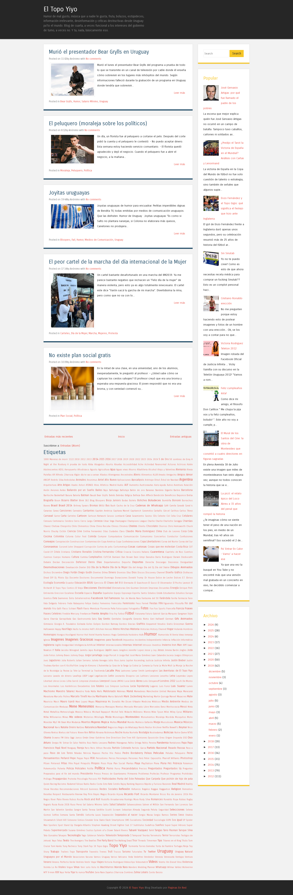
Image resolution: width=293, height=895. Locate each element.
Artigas (66, 484)
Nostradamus (156, 732)
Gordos (123, 624)
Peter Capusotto (152, 758)
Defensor (81, 562)
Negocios (113, 727)
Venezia (159, 857)
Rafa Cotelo (114, 784)
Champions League (137, 521)
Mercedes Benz (158, 707)
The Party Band (105, 840)
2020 (131, 459)
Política (88, 170)
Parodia (107, 748)
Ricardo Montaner (149, 794)
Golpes (97, 624)
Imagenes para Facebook (108, 639)
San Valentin (57, 810)
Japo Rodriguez (96, 650)
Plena (156, 763)
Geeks (106, 618)
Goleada (81, 624)
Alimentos (146, 475)
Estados (152, 593)
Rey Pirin (87, 794)
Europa (189, 593)
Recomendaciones (69, 789)
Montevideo (132, 716)
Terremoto (155, 835)
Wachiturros (106, 867)
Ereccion (59, 593)
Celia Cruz (176, 516)
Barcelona (187, 490)
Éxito (71, 598)
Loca (126, 681)
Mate (190, 696)
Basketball (59, 495)
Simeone (72, 820)
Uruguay (103, 101)
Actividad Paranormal (156, 464)
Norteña (134, 732)
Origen (168, 738)
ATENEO (89, 485)
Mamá (130, 691)
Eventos (48, 598)
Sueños (159, 825)
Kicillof (70, 665)
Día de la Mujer (79, 333)
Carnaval (48, 515)
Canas (56, 511)
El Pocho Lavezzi (181, 583)
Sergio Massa (146, 815)
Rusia (54, 804)
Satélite (100, 810)
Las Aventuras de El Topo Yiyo (176, 670)
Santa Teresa (88, 810)
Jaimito (84, 650)
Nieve (81, 732)
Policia (70, 768)
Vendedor (149, 857)
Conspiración (62, 541)
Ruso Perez (76, 804)
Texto (66, 840)
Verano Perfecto (60, 862)
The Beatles (90, 840)
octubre (213, 683)
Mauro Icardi (67, 701)
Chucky (54, 531)
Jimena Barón (172, 650)
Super (168, 825)
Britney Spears (81, 505)
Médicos (156, 701)
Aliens (137, 474)
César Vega (108, 521)
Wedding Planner (146, 867)
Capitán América (103, 511)
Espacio (88, 593)
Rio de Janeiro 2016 (177, 794)
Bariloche (48, 495)
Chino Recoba (103, 526)
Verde (72, 862)
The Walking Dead (123, 840)
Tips (159, 840)
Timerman (152, 840)
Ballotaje (124, 490)
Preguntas (188, 768)
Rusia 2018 (63, 804)
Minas (65, 717)
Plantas (129, 763)
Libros (56, 681)
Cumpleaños (95, 556)
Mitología (99, 717)
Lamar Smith (137, 671)
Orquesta (177, 738)
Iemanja (189, 635)
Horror (80, 635)
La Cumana (144, 665)
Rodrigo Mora (131, 799)
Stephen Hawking (100, 825)
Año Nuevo (111, 479)
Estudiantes (169, 593)
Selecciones (177, 809)
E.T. (183, 578)
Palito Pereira (149, 743)
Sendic (80, 814)
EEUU (90, 582)
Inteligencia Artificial (85, 645)
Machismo (49, 691)
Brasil (54, 505)
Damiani (116, 557)
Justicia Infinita (162, 660)
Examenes (63, 598)
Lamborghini (151, 671)
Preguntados (155, 768)
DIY (51, 578)
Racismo (61, 784)
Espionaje (126, 593)
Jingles (183, 650)
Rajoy (123, 784)
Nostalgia (144, 732)
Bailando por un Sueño (80, 490)
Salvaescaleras (134, 804)
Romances (157, 799)
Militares (188, 711)
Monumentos (148, 717)
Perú (141, 758)
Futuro (148, 614)
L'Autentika (103, 665)
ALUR (155, 475)
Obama (47, 737)
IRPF (185, 645)
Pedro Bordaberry (132, 753)
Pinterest (55, 763)
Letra (172, 675)
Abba (90, 464)
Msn (69, 722)
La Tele (73, 671)
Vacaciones (79, 857)
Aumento (134, 485)
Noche (118, 732)
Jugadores (54, 660)
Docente (74, 578)
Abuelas (118, 464)
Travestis (93, 852)
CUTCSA (107, 557)
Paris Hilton (96, 748)
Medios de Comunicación (99, 239)
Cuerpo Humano (61, 557)
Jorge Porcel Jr (111, 655)
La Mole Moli (165, 665)
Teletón (101, 835)
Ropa (175, 799)
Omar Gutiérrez (97, 738)
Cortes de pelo (105, 547)
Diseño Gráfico (174, 572)
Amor (189, 474)
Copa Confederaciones (127, 541)
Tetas (59, 840)
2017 (113, 459)
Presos (97, 774)
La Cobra (133, 665)
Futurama (140, 614)
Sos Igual (177, 819)
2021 (211, 653)
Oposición (153, 738)
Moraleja (65, 170)
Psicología (82, 779)
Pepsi (86, 758)
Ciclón (62, 531)
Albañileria (142, 469)
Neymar (183, 727)
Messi (183, 706)
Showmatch (50, 820)
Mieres (147, 712)
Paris (87, 748)
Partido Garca (139, 748)
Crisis (57, 551)
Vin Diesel (171, 862)
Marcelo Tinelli (79, 696)
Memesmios (86, 706)
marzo (212, 723)
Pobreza (177, 763)
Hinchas (125, 629)
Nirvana (100, 732)
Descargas (161, 562)
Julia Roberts (68, 660)
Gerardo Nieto (141, 619)
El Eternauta (127, 583)
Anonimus (92, 480)
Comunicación (131, 536)
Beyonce (181, 495)
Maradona (48, 696)
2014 (95, 459)
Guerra (189, 623)
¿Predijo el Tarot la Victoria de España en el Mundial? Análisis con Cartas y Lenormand (223, 153)
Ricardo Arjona (115, 794)
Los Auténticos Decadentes (75, 686)
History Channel (158, 629)
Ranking (130, 784)
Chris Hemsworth (177, 526)
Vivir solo (86, 867)
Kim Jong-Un (80, 665)
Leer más (179, 92)
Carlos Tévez (186, 511)
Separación (107, 815)
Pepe (73, 758)
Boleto (132, 500)
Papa (184, 742)
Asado (74, 485)
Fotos (144, 608)
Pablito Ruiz (85, 743)
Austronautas (146, 485)
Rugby (190, 799)
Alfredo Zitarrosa (64, 475)
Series (173, 814)
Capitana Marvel (121, 511)
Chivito (141, 526)
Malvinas (121, 691)
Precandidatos (130, 768)
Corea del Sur (186, 541)
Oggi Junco (76, 738)
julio (211, 700)
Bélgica (128, 495)
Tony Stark (83, 846)
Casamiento (138, 516)
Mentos (119, 707)
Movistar (48, 722)
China (92, 526)
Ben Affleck (147, 495)
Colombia (59, 536)
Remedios (187, 789)
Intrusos (147, 645)
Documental (97, 578)
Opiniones (141, 738)
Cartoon (82, 515)
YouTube (89, 872)
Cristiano (65, 552)
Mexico (79, 712)
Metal (46, 712)
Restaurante (68, 794)
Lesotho (164, 676)
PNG (170, 763)
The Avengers (77, 840)
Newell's (174, 727)
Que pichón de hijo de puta (177, 778)
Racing (53, 784)
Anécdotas (69, 480)
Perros (112, 758)
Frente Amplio (100, 613)
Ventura (189, 857)
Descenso (173, 562)
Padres (112, 742)
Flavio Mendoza (91, 608)
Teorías (146, 835)
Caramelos (147, 511)
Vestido (80, 862)
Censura (48, 521)
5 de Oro (164, 459)
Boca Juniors (113, 500)
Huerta (98, 635)
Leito (111, 675)
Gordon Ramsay (110, 624)
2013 (89, 459)
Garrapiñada (65, 619)
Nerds (142, 727)
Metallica (54, 712)
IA (171, 635)
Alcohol (152, 469)
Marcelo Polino (62, 696)
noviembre (215, 677)
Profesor (164, 774)
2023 (143, 459)
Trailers (64, 852)
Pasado (172, 747)
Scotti (108, 810)
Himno (116, 629)
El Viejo (79, 588)
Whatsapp (161, 867)
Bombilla (166, 500)
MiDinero (138, 712)
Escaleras (69, 593)
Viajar (94, 862)
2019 (125, 459)
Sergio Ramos (161, 815)
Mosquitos (180, 717)
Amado (162, 475)
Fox (151, 608)
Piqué (76, 763)
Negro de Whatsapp (128, 727)
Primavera (132, 774)
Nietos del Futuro (68, 732)
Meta (190, 707)
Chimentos (83, 526)
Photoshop (186, 758)
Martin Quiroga (161, 696)
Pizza (109, 763)
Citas (105, 531)
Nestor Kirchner (153, 727)
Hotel (92, 635)
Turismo (126, 851)
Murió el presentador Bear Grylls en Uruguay (99, 52)
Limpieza (83, 681)
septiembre (215, 688)
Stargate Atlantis (82, 825)
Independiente (154, 640)
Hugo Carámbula (119, 635)
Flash (80, 608)
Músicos (188, 722)
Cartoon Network (97, 516)
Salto (106, 804)
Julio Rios (113, 660)
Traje (72, 852)
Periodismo (102, 758)
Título (185, 840)
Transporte (82, 851)
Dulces (177, 578)
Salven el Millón (150, 804)
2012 (83, 459)
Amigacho (171, 475)
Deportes (137, 562)
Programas (175, 774)
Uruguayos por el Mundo (58, 856)
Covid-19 (48, 552)
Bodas (125, 500)
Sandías (69, 810)
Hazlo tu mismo (81, 629)
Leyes (190, 676)
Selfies (55, 815)
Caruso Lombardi (116, 516)
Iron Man (177, 644)
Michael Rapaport (101, 712)
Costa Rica (182, 546)
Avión (46, 490)
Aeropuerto (71, 469)
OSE (185, 738)
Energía (174, 587)
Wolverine (187, 867)
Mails (99, 691)
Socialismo (136, 820)
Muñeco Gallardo (144, 722)
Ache (140, 464)
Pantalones (175, 743)
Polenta (61, 768)
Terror (165, 835)
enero (212, 735)
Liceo (63, 681)
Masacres (181, 696)
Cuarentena (157, 551)
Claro (122, 531)
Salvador (121, 804)
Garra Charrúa (51, 619)
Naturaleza (91, 727)
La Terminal (84, 671)
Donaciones (121, 578)
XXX (57, 872)
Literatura (94, 681)
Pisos (103, 763)
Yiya (73, 872)
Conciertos (160, 536)
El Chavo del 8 (112, 582)
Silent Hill (61, 820)
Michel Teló (117, 712)
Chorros (163, 526)
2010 (77, 459)
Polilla (90, 768)
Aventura (178, 485)
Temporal (137, 835)
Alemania (181, 469)
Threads (142, 840)
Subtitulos (138, 825)
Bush (112, 505)
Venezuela (169, 857)
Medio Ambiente (171, 701)
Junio (122, 660)
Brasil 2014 (65, 505)
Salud (112, 804)
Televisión (111, 835)
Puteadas (140, 778)
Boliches (142, 500)
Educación (80, 582)
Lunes (190, 686)
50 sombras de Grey (179, 459)
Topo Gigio (102, 846)
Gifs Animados (184, 618)
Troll (110, 851)
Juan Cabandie (158, 655)
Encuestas (164, 588)
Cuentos (188, 552)
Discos (141, 572)
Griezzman (179, 624)
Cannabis (77, 511)
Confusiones (186, 536)
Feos (138, 603)
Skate (102, 820)
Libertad (48, 681)
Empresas (153, 588)
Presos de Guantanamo (114, 774)
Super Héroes (178, 825)
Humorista (163, 635)
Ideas (181, 635)
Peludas (169, 753)
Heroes (108, 629)
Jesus (160, 650)
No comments (93, 58)
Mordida (170, 717)
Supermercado (59, 830)
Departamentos (112, 562)
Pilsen (47, 763)
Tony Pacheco (70, 846)
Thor (134, 840)
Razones (166, 784)
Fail (73, 239)
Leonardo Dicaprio (125, 676)
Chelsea (55, 526)
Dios (134, 572)
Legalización (101, 676)
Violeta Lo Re (50, 867)
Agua (112, 469)
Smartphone (118, 820)
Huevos (106, 635)
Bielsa (190, 495)
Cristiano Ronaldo (81, 551)
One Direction (113, 738)
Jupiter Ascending (135, 660)
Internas (127, 644)
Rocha (80, 799)
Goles (89, 624)
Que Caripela (153, 778)
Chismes (123, 526)
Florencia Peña (107, 608)
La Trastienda (97, 671)
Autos (170, 485)
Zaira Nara (100, 872)
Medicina (146, 701)
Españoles (108, 593)
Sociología (159, 820)
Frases (189, 608)
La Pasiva (64, 671)
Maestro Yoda (83, 691)
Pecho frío (107, 753)
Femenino (105, 603)
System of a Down (103, 830)
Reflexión (124, 789)
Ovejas (55, 743)
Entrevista (49, 593)
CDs (155, 516)
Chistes (133, 526)
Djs (66, 578)
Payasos (96, 753)
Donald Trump (135, 578)
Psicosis (93, 779)
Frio (111, 614)
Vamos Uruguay (102, 857)
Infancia (166, 640)
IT (53, 650)
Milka (46, 717)
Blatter (74, 500)
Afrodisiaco (83, 469)
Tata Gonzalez (51, 835)
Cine (79, 531)
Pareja (80, 747)
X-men (51, 872)
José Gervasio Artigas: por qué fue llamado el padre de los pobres (221, 98)
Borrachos (187, 500)
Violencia (187, 861)
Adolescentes (51, 469)
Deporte (126, 562)
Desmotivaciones (54, 567)
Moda (108, 716)
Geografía (127, 619)
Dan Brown (127, 557)
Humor (76, 101)
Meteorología (67, 712)
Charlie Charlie (155, 521)
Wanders (132, 867)
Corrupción (90, 547)
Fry (115, 614)
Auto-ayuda (160, 485)
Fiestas (153, 603)
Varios (114, 857)
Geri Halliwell (157, 619)
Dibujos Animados (182, 567)
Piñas (64, 763)
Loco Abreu (136, 680)
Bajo (105, 490)
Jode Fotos (49, 655)
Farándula (165, 598)
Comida (92, 536)
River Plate (56, 799)
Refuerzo (136, 789)
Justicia (149, 660)
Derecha (149, 562)
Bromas (94, 505)
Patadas (78, 753)
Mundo (130, 722)
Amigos (181, 474)
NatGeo (80, 727)
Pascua (181, 747)
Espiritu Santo (139, 593)
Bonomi (176, 500)
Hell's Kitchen (97, 629)
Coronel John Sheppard (71, 547)
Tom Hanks (56, 846)
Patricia (87, 753)
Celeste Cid (164, 516)
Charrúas (188, 520)
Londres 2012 (167, 680)
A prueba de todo (77, 464)
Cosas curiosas (137, 546)
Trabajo (54, 851)
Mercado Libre (141, 707)
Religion (176, 789)
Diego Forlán (70, 572)
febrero (213, 729)
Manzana (171, 691)
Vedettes (138, 857)
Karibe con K (59, 665)
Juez (46, 660)
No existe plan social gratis (80, 355)
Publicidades (109, 778)
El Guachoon (141, 583)
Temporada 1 (124, 835)
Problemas (143, 774)
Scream (117, 810)
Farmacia (182, 598)
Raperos (139, 784)
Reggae (154, 789)
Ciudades (113, 531)
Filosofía (179, 603)
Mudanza (76, 722)
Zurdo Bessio (156, 872)
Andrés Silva (57, 480)
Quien (47, 784)
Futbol (121, 614)
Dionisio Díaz (124, 572)
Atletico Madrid (108, 485)
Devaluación (72, 567)
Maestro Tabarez (65, 691)
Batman (85, 495)
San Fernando (167, 804)
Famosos (114, 598)
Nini (86, 732)
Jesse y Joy (150, 650)
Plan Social (66, 415)
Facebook (97, 598)
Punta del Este (125, 778)
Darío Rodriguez (163, 557)
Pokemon (188, 763)
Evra (55, 598)
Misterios (88, 717)
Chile (74, 526)
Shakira (189, 815)
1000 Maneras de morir (56, 459)
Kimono (92, 665)
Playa (137, 763)
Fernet (145, 603)
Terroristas (174, 835)
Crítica (118, 551)
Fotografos (134, 608)
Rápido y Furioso (153, 784)
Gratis (170, 624)
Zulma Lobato (141, 872)
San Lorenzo (181, 804)
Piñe (70, 763)
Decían (56, 562)
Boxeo (47, 505)
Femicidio (116, 603)
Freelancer (85, 614)
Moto (190, 717)
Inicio (121, 436)
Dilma (105, 572)
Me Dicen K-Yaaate (130, 701)
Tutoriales (137, 852)
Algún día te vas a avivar (86, 475)
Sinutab (89, 820)
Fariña (174, 598)
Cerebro (69, 521)
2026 (155, 459)
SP (184, 820)
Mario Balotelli (115, 696)
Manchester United (156, 691)
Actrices (181, 464)
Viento (162, 862)
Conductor (172, 536)
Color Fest (80, 536)
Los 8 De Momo (184, 681)
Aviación (188, 485)
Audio (120, 485)
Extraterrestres (82, 598)
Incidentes (140, 640)
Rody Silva (144, 799)
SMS (127, 820)
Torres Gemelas (147, 846)
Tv (144, 851)
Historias (145, 629)
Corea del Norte (169, 541)
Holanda (178, 629)
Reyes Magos (100, 794)
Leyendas (181, 676)
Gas (74, 619)
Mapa (179, 691)
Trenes (103, 852)
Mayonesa (101, 701)
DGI (89, 567)
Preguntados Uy (172, 768)
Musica (178, 722)
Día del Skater (162, 567)
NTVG (190, 732)
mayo (212, 712)
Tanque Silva (186, 830)
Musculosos (167, 722)
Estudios (180, 593)
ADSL (61, 469)
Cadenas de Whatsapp (149, 505)
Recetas (54, 789)
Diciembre (57, 572)
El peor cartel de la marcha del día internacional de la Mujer (117, 262)
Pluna (163, 763)
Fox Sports (159, 608)
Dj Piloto (59, 578)
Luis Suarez (178, 686)
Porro (117, 768)
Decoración (68, 562)
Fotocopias (122, 608)
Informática (187, 640)
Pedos (118, 753)
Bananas (150, 490)
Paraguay (71, 748)
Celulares (187, 515)
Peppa (80, 758)
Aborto (109, 464)
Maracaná (188, 691)
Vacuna (89, 857)
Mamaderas (139, 691)
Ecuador (70, 583)
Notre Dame (180, 732)
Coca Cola (187, 531)
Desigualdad (186, 562)
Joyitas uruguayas (69, 193)
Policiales (80, 768)
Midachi (128, 712)
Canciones (66, 510)
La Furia (154, 665)
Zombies (128, 872)
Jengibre (123, 650)
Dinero (112, 572)
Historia (134, 629)
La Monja (177, 665)
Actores (172, 464)
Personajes (121, 758)
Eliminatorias (118, 588)
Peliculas (158, 753)
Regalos (146, 789)
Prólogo (48, 779)
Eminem (144, 588)
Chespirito (65, 526)
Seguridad (164, 810)
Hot (86, 635)
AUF (126, 484)
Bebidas (120, 495)
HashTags (67, 629)
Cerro (77, 521)
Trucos (117, 852)
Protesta (113, 333)
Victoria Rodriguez (113, 862)
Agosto (93, 469)
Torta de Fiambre (164, 846)
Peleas (148, 753)
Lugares (154, 686)
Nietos (54, 732)
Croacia (127, 552)
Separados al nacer (126, 814)
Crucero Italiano (141, 552)
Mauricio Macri (51, 701)
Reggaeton (164, 789)
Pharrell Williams (171, 758)
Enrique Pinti (186, 588)
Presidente (86, 773)
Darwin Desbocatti (183, 557)
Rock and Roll (92, 799)
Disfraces (188, 572)
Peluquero (77, 170)
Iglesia (47, 640)
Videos (153, 862)
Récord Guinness (89, 789)
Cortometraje (120, 547)
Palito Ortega (134, 743)
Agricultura (103, 469)
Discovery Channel (155, 572)
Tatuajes (62, 835)
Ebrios (189, 578)
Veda (130, 857)
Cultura (75, 556)
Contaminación (93, 541)
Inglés (58, 645)
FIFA (161, 603)
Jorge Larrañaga (93, 655)
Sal (84, 804)
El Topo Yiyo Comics (63, 588)
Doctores (84, 578)
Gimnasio (48, 624)
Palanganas (121, 743)
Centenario (58, 521)
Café (166, 505)
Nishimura (109, 732)
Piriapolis (85, 763)
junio (212, 706)
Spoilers (52, 825)
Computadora (115, 536)
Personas (133, 758)
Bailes (98, 490)
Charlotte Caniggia (172, 521)
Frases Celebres (53, 613)
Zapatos (109, 872)
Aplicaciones (124, 480)
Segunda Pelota (149, 810)
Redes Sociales (109, 789)
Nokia (126, 732)
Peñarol (65, 758)
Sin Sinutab (227, 253)
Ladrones (125, 671)
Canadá (180, 505)
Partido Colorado (121, 747)
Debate (47, 562)
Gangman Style (185, 614)
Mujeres (102, 333)
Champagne (121, 521)
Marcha (93, 333)
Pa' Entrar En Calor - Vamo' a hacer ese (232, 554)
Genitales (116, 619)
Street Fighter (117, 825)
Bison (57, 500)
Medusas (63, 707)
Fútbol (129, 613)
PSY (99, 779)
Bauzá (93, 495)
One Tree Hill (128, 738)
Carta (63, 515)
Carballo (158, 511)
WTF (45, 872)
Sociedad (147, 819)
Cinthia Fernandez (92, 531)
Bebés (112, 495)
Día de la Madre (100, 567)
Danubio (150, 557)
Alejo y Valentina (166, 469)
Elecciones (90, 587)
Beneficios (170, 495)
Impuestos (128, 640)
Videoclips (129, 862)
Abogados (99, 464)
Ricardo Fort (131, 794)
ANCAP (47, 480)
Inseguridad (68, 645)
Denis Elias (95, 562)
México (87, 712)
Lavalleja (77, 676)
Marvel (172, 696)
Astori (82, 485)
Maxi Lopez (81, 701)
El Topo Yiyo (60, 9)
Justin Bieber (178, 660)
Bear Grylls (66, 101)
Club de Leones (171, 531)
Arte (59, 484)
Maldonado (109, 691)
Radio (86, 784)
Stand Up (68, 825)
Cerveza (98, 520)
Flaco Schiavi (69, 608)
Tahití (151, 830)
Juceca (170, 655)
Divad (46, 578)
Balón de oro (137, 490)
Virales (62, 867)
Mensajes (110, 707)
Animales (81, 479)
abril (211, 718)
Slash (108, 820)
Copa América (108, 541)
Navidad (102, 727)
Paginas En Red (177, 887)
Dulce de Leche (164, 578)
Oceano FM (57, 738)
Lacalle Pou (113, 670)
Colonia (69, 536)
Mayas (91, 701)
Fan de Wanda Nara (131, 598)
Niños (92, 732)
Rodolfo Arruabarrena (112, 799)
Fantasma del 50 (150, 598)
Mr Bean (62, 722)
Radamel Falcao (75, 784)
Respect (57, 794)
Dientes (97, 572)
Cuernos (48, 557)
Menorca (99, 707)
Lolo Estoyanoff (151, 681)
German (169, 619)
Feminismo (129, 603)
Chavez (47, 526)
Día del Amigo (135, 567)
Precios (143, 768)
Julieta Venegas (99, 660)
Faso (190, 598)
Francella (170, 608)
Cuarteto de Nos (174, 552)
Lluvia (113, 681)
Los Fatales (97, 686)
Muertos (86, 722)
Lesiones (154, 676)
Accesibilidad (130, 464)
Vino (179, 862)
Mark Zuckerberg (133, 696)
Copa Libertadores (150, 541)
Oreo (162, 738)
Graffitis (140, 623)
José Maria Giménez (140, 655)
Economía (59, 582)
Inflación (175, 640)
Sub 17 (129, 825)
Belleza (136, 495)
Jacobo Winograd (70, 650)
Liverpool (105, 680)
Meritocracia (173, 707)
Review (78, 794)
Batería (76, 495)
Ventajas (179, 857)
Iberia (175, 635)
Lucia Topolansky (139, 686)
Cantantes (88, 510)
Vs (98, 867)
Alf (53, 475)
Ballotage (114, 490)
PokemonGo (50, 768)
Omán (85, 738)
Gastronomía (84, 619)
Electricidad (104, 587)
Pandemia (163, 742)
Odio (66, 738)
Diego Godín (85, 572)
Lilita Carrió (72, 681)
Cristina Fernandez (104, 551)
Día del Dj (149, 567)
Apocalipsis (137, 479)
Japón (108, 650)
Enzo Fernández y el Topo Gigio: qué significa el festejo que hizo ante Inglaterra (223, 208)
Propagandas (60, 778)
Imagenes (57, 639)
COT (191, 547)
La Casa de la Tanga (118, 665)
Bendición (159, 495)
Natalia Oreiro (68, 727)
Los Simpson (112, 686)
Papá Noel (60, 747)
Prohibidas (187, 774)
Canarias (48, 511)
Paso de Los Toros (61, 753)
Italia (57, 650)
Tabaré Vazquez (138, 830)
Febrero (62, 603)
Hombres (188, 629)
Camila (172, 505)
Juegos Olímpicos (183, 655)
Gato (94, 619)
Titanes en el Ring (172, 840)
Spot (60, 825)
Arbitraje (149, 480)
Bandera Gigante (163, 490)
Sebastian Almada (131, 810)
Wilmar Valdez (174, 867)
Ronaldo (168, 799)
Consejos (49, 541)
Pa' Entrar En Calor (69, 743)
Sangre (77, 810)
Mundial (122, 722)
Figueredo (168, 603)
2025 (211, 630)
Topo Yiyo (118, 845)
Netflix (165, 727)
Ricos (163, 794)
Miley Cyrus (176, 712)
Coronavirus (51, 546)
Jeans (115, 650)
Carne (57, 516)
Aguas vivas (122, 469)
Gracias (131, 624)
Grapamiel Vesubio (156, 624)
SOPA (168, 820)
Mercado (128, 707)
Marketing (148, 696)
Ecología (48, 582)
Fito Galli (57, 608)
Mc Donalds (114, 701)
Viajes (100, 861)
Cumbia (84, 557)
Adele (190, 464)
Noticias (169, 732)
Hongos (61, 635)
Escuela (79, 593)
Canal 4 (189, 505)
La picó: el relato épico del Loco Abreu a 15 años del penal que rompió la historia (222, 504)
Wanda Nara (121, 867)
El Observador (165, 583)
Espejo (117, 593)
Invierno (166, 644)
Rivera (65, 799)
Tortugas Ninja (181, 846)
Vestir (87, 862)
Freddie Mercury (70, 614)
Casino (148, 516)
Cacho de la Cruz (125, 505)
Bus (108, 505)
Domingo (109, 578)
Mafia (93, 691)
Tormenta (133, 846)
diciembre (215, 671)
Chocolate (152, 526)
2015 (101, 459)
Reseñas (48, 794)
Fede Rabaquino (75, 603)
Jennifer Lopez (136, 650)
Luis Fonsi (164, 686)
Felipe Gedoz (92, 603)
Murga (157, 722)
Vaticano (122, 857)
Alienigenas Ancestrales (120, 475)
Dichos (47, 572)
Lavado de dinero (62, 676)
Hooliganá (70, 635)
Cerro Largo (86, 521)
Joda (190, 650)
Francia (180, 608)
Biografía (48, 500)
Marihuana (101, 696)
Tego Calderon (89, 835)
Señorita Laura (93, 815)
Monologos (118, 717)
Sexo (181, 814)
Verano (47, 861)
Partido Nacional (157, 747)
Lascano (48, 676)
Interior (101, 644)
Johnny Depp (77, 655)
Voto (93, 867)
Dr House (150, 578)
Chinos (114, 526)
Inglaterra (49, 644)
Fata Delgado (50, 603)
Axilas (63, 490)
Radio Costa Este (98, 784)
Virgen (70, 867)
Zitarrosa (118, 872)
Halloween (49, 629)
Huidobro (133, 635)
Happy (58, 629)
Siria (96, 820)
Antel (101, 479)
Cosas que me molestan (161, 546)
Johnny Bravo (63, 655)
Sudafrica (149, 825)
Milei (166, 712)
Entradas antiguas (181, 436)
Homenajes (50, 634)
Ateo (96, 485)
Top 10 (92, 846)
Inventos (156, 645)
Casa (128, 515)
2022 (137, 459)
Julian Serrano (83, 660)
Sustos (89, 830)
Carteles (65, 333)
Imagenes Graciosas (79, 639)
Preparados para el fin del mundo (61, 774)
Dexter (82, 567)
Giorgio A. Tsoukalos (65, 624)
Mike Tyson (157, 712)
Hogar (170, 629)
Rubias (182, 799)
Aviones (55, 490)
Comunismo (146, 536)
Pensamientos (52, 758)
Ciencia (71, 531)
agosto (213, 694)
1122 (71, 459)
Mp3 (55, 722)
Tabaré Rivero (121, 830)
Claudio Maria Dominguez (140, 531)
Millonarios (55, 717)
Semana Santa (67, 815)
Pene (190, 753)
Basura (68, 495)
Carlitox (175, 511)
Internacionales (114, 645)
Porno (110, 768)
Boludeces (154, 500)
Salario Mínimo (90, 101)
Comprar (102, 536)
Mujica (105, 722)
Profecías (154, 774)
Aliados (103, 475)
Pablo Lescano (99, 743)
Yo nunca (80, 872)
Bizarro (65, 500)
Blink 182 (84, 500)
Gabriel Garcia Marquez (165, 614)
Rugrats (47, 804)
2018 (119, 459)
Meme (73, 706)
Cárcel (166, 511)
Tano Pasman (170, 830)
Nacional (49, 727)
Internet (137, 644)
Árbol (157, 480)
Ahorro (132, 469)
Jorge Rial (124, 655)
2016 (107, 459)
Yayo (62, 872)
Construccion (77, 541)
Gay (100, 618)
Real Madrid (178, 783)
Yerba (67, 872)
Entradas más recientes (59, 436)
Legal (91, 676)
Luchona (124, 686)
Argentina (186, 479)
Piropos (95, 763)
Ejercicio (98, 583)
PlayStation (147, 763)
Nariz (57, 727)
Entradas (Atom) (70, 445)
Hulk (141, 635)
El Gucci (152, 583)
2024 (149, 459)
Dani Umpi (139, 557)
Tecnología (74, 835)
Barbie (177, 490)
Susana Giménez (76, 830)
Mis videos (75, 716)
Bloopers (65, 239)
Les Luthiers (142, 676)
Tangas (158, 830)
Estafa (159, 593)
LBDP (84, 676)
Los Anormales (51, 686)
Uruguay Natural (184, 851)
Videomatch (142, 862)
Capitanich (135, 511)
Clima (159, 531)
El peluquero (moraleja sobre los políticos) (98, 124)
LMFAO (120, 681)
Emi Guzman (132, 588)
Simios (81, 820)
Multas (113, 722)
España (97, 593)
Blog (92, 500)
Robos (72, 799)
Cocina (48, 536)
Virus (77, 867)
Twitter (152, 851)
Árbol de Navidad (170, 480)
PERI (92, 758)
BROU (101, 505)
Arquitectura (50, 485)
